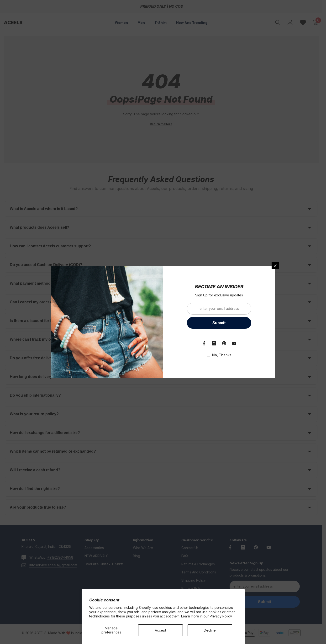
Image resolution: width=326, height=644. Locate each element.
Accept (160, 630)
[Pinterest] (224, 343)
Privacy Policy (221, 616)
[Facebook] (204, 343)
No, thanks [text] (221, 355)
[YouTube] (234, 343)
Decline (210, 630)
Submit (219, 322)
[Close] (275, 265)
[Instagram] (214, 343)
